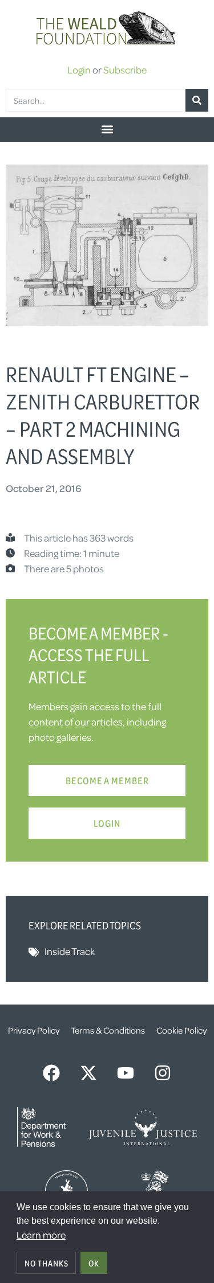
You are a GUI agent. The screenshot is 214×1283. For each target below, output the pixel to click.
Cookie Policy (181, 1030)
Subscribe (125, 69)
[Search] (196, 100)
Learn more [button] (41, 1234)
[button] (107, 129)
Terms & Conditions (108, 1030)
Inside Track (70, 951)
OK (93, 1263)
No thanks (46, 1263)
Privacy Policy (33, 1030)
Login (79, 69)
